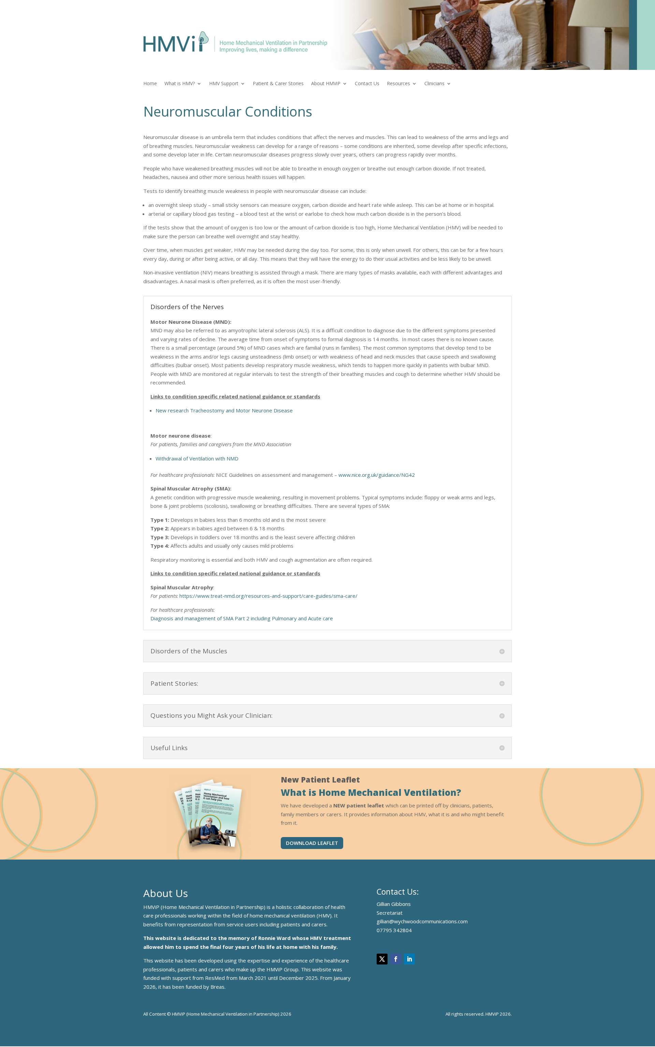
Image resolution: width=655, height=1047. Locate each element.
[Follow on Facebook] (395, 959)
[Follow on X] (382, 959)
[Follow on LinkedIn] (409, 959)
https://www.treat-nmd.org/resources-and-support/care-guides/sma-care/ (268, 595)
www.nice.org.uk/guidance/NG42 (376, 474)
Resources (398, 84)
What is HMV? (179, 84)
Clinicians (434, 84)
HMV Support (223, 84)
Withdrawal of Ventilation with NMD (197, 458)
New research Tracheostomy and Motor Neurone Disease (224, 410)
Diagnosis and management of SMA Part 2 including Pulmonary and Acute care (241, 618)
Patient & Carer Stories (278, 84)
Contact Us (367, 84)
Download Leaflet (312, 842)
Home (150, 84)
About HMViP (325, 84)
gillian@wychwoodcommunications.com (422, 921)
